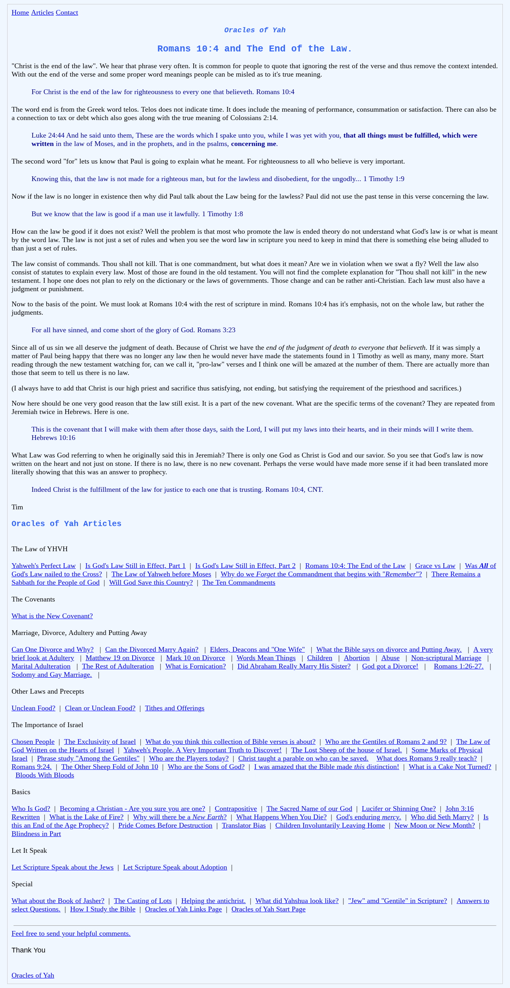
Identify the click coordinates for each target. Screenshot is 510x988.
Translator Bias (244, 825)
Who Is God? (31, 808)
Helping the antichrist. (213, 901)
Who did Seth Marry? (442, 817)
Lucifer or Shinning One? (399, 808)
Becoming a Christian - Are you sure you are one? (132, 808)
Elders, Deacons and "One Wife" (257, 649)
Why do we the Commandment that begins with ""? (321, 574)
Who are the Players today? (189, 758)
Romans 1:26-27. (459, 666)
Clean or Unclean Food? (100, 708)
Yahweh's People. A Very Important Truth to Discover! (203, 750)
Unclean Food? (33, 708)
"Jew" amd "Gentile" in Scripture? (397, 901)
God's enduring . (368, 817)
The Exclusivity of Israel (100, 741)
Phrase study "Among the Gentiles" (88, 758)
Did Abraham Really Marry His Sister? (294, 666)
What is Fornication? (195, 666)
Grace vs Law (435, 566)
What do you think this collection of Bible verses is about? (230, 741)
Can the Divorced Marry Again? (151, 649)
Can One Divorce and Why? (53, 649)
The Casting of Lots (143, 901)
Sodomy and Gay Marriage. (52, 674)
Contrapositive (236, 808)
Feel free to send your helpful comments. (71, 933)
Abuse (390, 658)
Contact (67, 12)
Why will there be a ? (180, 817)
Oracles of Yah (33, 975)
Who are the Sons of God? (206, 767)
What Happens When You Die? (281, 817)
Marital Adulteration (41, 666)
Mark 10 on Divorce (195, 658)
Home (20, 12)
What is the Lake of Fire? (86, 817)
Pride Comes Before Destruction (165, 825)
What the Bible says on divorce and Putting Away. (389, 649)
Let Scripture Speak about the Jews (63, 867)
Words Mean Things (266, 658)
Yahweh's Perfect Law (44, 566)
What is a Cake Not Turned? (450, 767)
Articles (42, 12)
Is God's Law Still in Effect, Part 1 (135, 566)
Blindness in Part (36, 834)
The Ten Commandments (238, 582)
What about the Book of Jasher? (58, 901)
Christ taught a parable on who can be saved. (303, 758)
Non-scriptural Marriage (446, 658)
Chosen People (33, 741)
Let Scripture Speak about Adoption (175, 867)
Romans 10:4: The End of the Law (355, 566)
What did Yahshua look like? (297, 901)
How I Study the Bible (102, 909)
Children (319, 658)
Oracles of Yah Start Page (268, 909)
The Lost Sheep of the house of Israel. (346, 750)
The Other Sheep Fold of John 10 (109, 767)
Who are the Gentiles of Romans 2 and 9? (386, 741)
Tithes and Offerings (174, 708)
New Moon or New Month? (434, 825)
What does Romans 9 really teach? (427, 758)
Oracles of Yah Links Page (183, 909)
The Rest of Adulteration (118, 666)
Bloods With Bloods (45, 775)
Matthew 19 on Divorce (120, 658)
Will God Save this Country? (151, 582)
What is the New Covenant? (52, 616)
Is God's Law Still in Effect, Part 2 (245, 566)
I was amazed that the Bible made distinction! (326, 767)
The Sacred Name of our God (309, 808)
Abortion (357, 658)
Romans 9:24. (32, 767)
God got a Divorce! (390, 666)
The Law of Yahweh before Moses (161, 574)
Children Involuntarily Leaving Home (330, 825)
